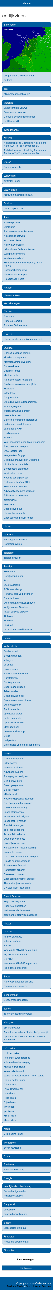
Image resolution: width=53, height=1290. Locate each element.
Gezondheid (10, 189)
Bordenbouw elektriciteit (16, 468)
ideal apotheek (11, 727)
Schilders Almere (13, 780)
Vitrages (8, 660)
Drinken (8, 203)
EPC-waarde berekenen (16, 495)
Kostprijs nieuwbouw (14, 843)
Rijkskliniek (10, 1097)
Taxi (6, 88)
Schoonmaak (11, 994)
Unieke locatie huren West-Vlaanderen (24, 339)
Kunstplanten (11, 678)
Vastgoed (9, 1022)
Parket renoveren (13, 544)
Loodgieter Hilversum (15, 821)
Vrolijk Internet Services (16, 607)
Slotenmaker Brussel (15, 865)
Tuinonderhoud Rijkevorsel (18, 1013)
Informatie (9, 1048)
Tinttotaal (9, 616)
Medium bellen (11, 375)
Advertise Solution (13, 1195)
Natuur (7, 923)
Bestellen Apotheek (14, 695)
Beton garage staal (14, 785)
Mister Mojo (10, 1115)
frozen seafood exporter (16, 611)
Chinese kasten (12, 366)
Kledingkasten (11, 433)
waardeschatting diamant (17, 410)
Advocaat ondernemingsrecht (19, 491)
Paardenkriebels (12, 167)
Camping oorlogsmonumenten (19, 116)
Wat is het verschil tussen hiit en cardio (24, 1075)
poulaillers (9, 1093)
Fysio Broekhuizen (13, 1089)
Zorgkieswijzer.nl (12, 1147)
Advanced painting (13, 772)
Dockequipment (12, 682)
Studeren (9, 1164)
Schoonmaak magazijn (16, 999)
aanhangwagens (12, 406)
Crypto (7, 1156)
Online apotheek (12, 704)
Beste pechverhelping (15, 270)
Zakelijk (8, 566)
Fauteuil (8, 437)
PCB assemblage (13, 589)
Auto (6, 217)
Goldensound (11, 651)
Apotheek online (12, 709)
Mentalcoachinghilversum (17, 361)
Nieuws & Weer (12, 295)
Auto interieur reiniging (16, 807)
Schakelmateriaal (13, 655)
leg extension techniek (15, 954)
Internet (8, 931)
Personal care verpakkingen (18, 593)
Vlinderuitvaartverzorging (17, 1062)
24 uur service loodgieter (17, 816)
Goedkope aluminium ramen (18, 517)
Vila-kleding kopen (13, 1134)
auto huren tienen (13, 240)
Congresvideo (11, 397)
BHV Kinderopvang (14, 1169)
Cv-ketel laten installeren (17, 887)
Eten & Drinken (12, 896)
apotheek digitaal (13, 713)
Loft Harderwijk (11, 121)
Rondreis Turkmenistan (16, 325)
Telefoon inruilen (12, 557)
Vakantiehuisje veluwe (15, 107)
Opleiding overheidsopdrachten (20, 402)
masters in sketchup (14, 731)
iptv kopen (9, 1106)
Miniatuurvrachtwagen (15, 486)
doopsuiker (9, 1209)
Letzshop (8, 664)
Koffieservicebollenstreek (17, 910)
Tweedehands (11, 129)
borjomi (8, 80)
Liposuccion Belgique (15, 1227)
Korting (8, 137)
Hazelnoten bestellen (15, 906)
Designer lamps (12, 370)
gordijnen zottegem (14, 829)
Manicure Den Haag (14, 1066)
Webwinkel (10, 176)
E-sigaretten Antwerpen (16, 446)
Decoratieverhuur (13, 508)
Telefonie (9, 552)
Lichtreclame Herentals (16, 464)
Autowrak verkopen (14, 244)
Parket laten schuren (14, 869)
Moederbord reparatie (15, 357)
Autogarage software (14, 235)
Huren (7, 526)
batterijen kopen (12, 181)
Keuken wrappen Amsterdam (19, 798)
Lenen (7, 638)
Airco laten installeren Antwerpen (21, 856)
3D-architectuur (12, 1027)
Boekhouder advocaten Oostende (21, 459)
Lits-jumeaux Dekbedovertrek (19, 75)
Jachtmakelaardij (12, 585)
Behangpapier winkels (15, 539)
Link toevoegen (25, 1259)
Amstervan (9, 316)
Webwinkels (10, 646)
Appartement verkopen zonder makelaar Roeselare (25, 1038)
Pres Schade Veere (14, 278)
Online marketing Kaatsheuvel (19, 602)
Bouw (7, 976)
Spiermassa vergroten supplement (22, 744)
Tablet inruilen (11, 691)
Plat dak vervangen (14, 825)
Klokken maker (11, 1053)
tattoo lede (9, 393)
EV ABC (8, 945)
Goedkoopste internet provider (19, 878)
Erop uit (8, 334)
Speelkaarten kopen (14, 686)
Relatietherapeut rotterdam (18, 379)
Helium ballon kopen (14, 1080)
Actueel (8, 287)
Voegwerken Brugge (14, 455)
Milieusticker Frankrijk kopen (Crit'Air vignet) (23, 264)
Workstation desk (13, 473)
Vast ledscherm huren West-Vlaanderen (24, 442)
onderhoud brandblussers (17, 424)
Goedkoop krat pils (13, 208)
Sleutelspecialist (12, 222)
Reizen (7, 311)
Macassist (9, 388)
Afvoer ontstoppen (13, 758)
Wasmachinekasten (14, 767)
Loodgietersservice (14, 812)
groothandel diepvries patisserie (20, 914)
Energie (8, 1178)
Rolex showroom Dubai (16, 673)
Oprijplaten (9, 227)
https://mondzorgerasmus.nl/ (18, 194)
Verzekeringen (12, 303)
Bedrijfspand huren (14, 576)
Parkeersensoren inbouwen (18, 231)
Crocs (7, 735)
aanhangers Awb (13, 428)
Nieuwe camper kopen (15, 274)
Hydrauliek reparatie (14, 513)
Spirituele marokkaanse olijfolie (20, 384)
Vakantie (8, 102)
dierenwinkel (10, 499)
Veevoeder (9, 504)
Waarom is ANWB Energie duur (20, 950)
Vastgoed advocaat (14, 1071)
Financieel (9, 1236)
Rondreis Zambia (13, 320)
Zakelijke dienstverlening (17, 1186)
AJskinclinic (10, 1084)
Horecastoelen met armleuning (20, 847)
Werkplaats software (14, 253)
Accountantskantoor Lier (16, 1241)
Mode (7, 1128)
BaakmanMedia (15, 1286)
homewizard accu (13, 936)
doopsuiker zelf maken (15, 1214)
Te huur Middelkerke (14, 834)
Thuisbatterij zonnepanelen (18, 883)
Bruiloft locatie (11, 789)
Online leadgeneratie (15, 1191)
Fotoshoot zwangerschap (17, 1057)
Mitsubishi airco (12, 794)
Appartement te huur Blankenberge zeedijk (26, 1032)
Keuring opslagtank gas (16, 477)
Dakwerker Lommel (14, 874)
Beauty (7, 1222)
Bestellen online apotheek (17, 700)
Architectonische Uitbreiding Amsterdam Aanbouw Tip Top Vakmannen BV (25, 144)
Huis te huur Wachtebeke (17, 861)
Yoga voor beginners (14, 901)
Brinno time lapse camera (17, 353)
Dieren (7, 162)
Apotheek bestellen (14, 722)
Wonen (7, 753)
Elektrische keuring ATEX (17, 482)
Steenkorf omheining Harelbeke (20, 419)
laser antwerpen (12, 415)
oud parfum (10, 740)
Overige (8, 348)
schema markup (12, 941)
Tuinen (7, 1008)
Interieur (8, 534)
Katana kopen (11, 669)
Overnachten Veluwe (15, 112)
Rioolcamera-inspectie (15, 986)
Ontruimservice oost (14, 838)
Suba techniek (11, 598)
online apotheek (12, 718)
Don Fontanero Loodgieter (17, 803)
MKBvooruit (10, 571)
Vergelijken (10, 1142)
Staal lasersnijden (13, 451)
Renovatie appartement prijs (18, 981)
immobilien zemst (13, 852)
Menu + (26, 3)
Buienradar (10, 24)
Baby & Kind (10, 1204)
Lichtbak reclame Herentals (18, 629)
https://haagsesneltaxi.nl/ (17, 94)
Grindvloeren (10, 763)
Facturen (8, 625)
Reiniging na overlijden (16, 776)
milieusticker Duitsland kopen (19, 249)
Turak (7, 580)
